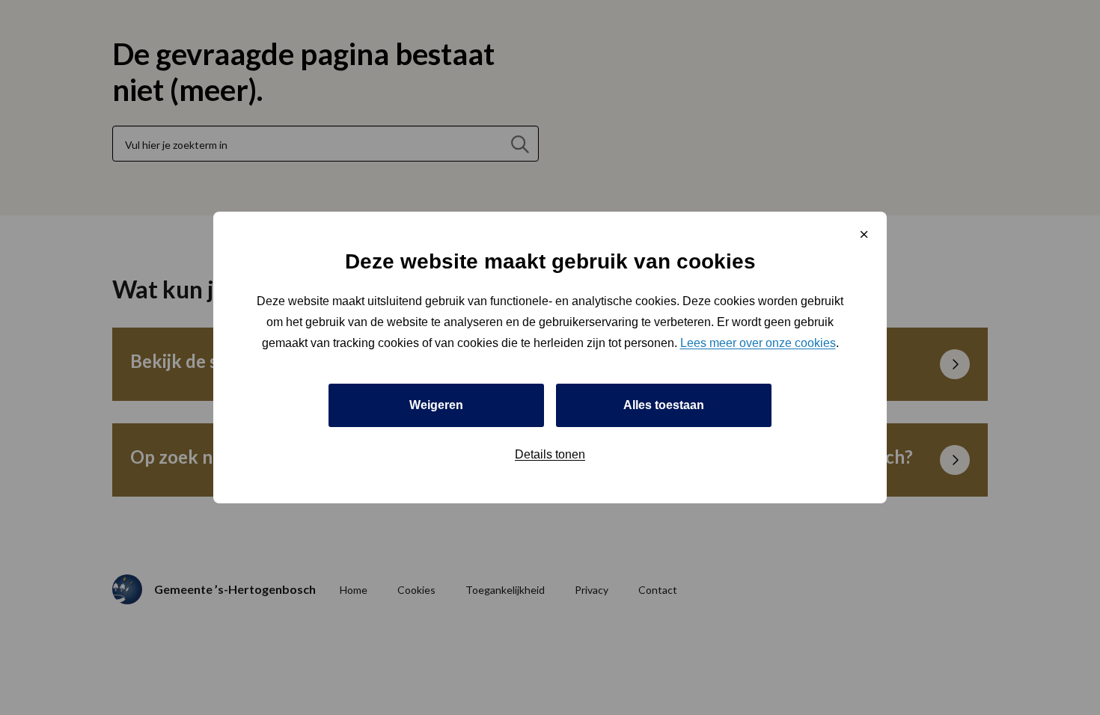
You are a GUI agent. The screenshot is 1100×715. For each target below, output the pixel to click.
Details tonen (550, 454)
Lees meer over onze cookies (758, 343)
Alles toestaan (663, 405)
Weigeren (436, 405)
